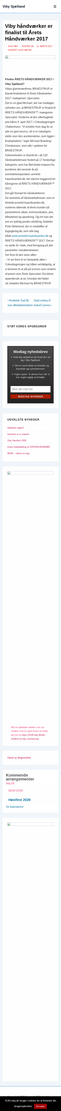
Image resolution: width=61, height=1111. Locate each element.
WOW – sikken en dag (18, 453)
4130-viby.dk (25, 50)
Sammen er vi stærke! (18, 434)
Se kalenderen (15, 806)
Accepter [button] (40, 1106)
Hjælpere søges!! (15, 427)
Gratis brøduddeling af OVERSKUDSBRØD (28, 447)
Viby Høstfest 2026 (16, 440)
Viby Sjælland (14, 6)
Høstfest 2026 (19, 800)
